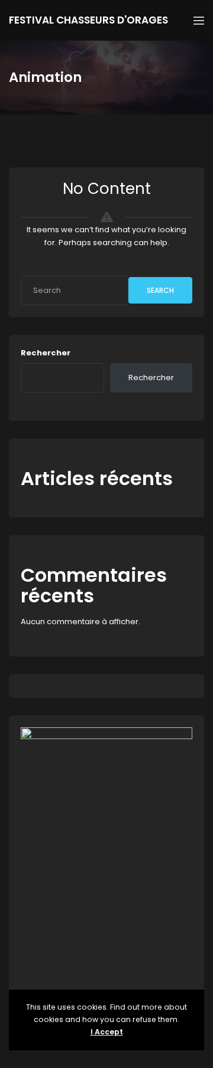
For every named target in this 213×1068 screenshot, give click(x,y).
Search (160, 290)
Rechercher (45, 352)
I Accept (107, 1032)
